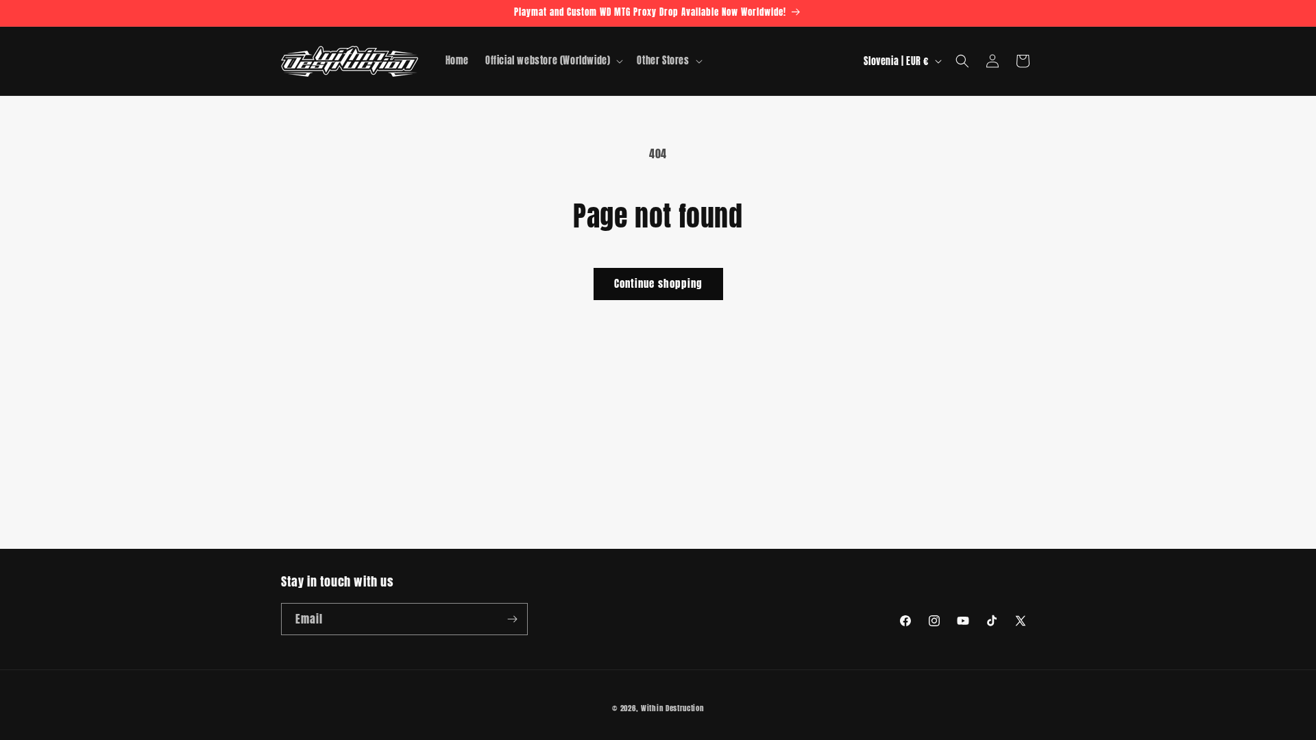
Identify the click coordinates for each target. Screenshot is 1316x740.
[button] (553, 61)
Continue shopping (658, 283)
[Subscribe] (512, 619)
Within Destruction (672, 708)
